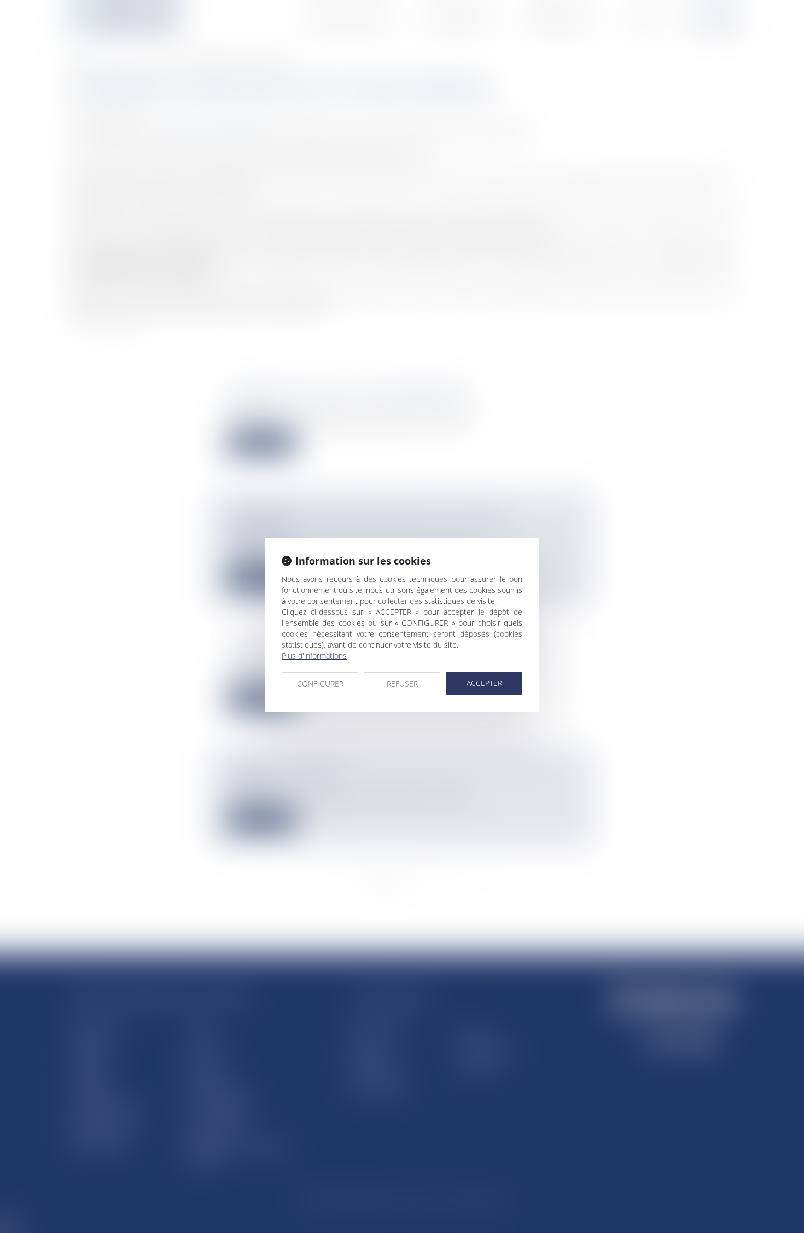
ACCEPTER (484, 683)
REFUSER (402, 683)
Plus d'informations (314, 655)
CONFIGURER (320, 683)
